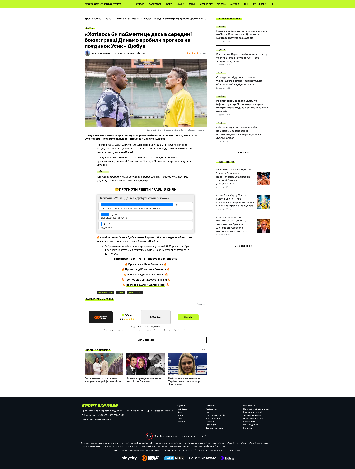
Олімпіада (210, 405)
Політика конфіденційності (256, 409)
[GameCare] (227, 458)
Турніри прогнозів (214, 428)
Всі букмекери (146, 339)
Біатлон (181, 421)
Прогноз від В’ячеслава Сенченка (145, 269)
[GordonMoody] (150, 458)
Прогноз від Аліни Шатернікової (145, 284)
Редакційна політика (253, 418)
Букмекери (259, 4)
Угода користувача (252, 415)
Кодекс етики (249, 421)
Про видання (249, 405)
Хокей (180, 4)
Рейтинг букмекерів (215, 415)
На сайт (188, 317)
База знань (211, 425)
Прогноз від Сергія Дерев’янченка (146, 279)
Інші (246, 4)
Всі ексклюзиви (243, 245)
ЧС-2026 (221, 4)
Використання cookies (254, 412)
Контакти (247, 428)
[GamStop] (174, 458)
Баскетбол (155, 4)
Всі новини (243, 152)
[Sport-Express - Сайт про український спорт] (101, 4)
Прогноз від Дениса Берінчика (145, 274)
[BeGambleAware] (202, 458)
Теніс (192, 4)
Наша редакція (250, 425)
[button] (272, 4)
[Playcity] (129, 458)
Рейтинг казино (213, 418)
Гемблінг (210, 421)
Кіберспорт (206, 4)
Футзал (234, 4)
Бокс (169, 4)
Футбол (140, 4)
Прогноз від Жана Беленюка (145, 264)
